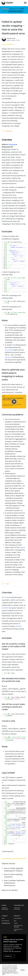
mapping (11, 144)
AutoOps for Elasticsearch (5, 908)
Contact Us (8, 956)
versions (8, 357)
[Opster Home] (7, 3)
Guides (15, 923)
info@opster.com (6, 923)
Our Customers (5, 920)
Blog (15, 920)
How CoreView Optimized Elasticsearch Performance (14, 883)
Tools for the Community (17, 908)
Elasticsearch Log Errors (18, 930)
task (5, 597)
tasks (17, 626)
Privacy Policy (6, 973)
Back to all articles (9, 890)
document (9, 350)
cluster (22, 547)
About (3, 918)
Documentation (17, 918)
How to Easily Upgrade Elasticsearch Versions (13, 869)
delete (6, 608)
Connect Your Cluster (15, 11)
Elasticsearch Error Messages (18, 926)
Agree (22, 970)
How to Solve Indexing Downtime (13, 875)
